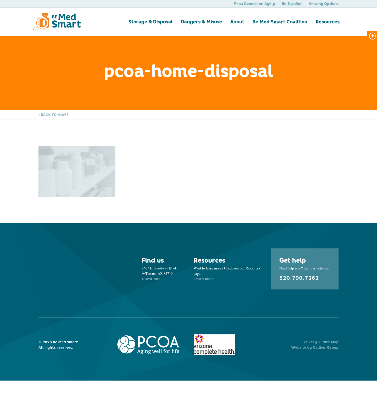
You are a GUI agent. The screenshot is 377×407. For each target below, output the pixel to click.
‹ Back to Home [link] (53, 115)
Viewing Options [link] (324, 4)
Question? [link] (151, 279)
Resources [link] (328, 22)
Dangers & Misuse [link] (201, 22)
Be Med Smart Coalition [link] (279, 22)
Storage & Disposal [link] (150, 22)
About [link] (237, 22)
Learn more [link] (204, 279)
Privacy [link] (310, 342)
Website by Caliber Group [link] (315, 347)
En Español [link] (292, 4)
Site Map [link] (331, 342)
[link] (72, 22)
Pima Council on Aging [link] (254, 4)
